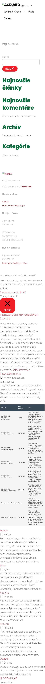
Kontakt (8, 18)
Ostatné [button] (4, 658)
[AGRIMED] (7, 174)
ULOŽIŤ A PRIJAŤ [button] (8, 678)
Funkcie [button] (4, 530)
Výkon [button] (3, 565)
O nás (31, 11)
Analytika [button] (4, 592)
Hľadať (5, 57)
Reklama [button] (4, 623)
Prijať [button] (22, 292)
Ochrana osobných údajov (13, 205)
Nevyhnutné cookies (14, 377)
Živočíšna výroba (19, 5)
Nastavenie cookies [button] (10, 292)
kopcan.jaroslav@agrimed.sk (14, 263)
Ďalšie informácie (21, 369)
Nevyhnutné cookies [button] (10, 373)
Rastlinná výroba (12, 11)
